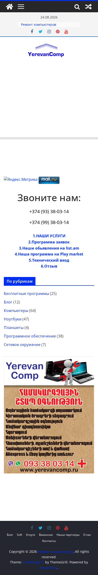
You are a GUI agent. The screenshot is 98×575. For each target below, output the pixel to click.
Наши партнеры (68, 535)
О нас (87, 535)
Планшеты (14, 327)
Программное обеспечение (30, 336)
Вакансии (46, 535)
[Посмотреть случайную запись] (88, 6)
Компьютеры (16, 310)
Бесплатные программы (26, 293)
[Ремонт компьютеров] (9, 6)
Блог (8, 302)
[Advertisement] (49, 103)
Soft (19, 535)
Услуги (30, 535)
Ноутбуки (12, 319)
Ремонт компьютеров (38, 24)
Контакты (49, 541)
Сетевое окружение (22, 344)
